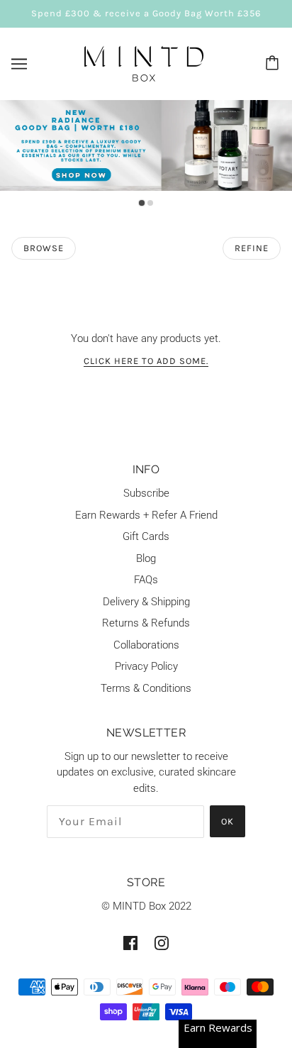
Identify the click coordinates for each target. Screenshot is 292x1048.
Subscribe (146, 493)
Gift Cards (146, 536)
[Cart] (274, 64)
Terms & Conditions (146, 688)
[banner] (144, 62)
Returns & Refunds (146, 623)
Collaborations (146, 645)
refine (252, 248)
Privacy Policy (146, 666)
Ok (227, 821)
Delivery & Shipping (146, 601)
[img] (130, 942)
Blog (146, 558)
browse (43, 248)
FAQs (146, 579)
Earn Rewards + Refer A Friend (146, 515)
